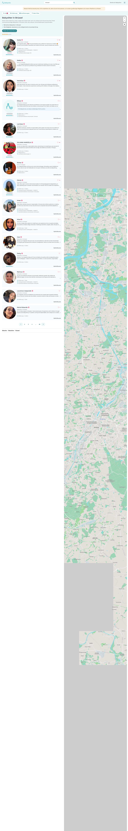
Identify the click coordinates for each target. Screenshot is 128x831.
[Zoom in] (124, 18)
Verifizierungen (25, 13)
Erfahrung (14, 13)
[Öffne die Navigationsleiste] (124, 2)
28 (39, 324)
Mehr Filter (36, 13)
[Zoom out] (124, 20)
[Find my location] (124, 24)
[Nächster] (43, 324)
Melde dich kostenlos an (9, 30)
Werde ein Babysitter (115, 2)
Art (5, 13)
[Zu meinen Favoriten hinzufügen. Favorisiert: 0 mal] (59, 253)
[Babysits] (6, 2)
